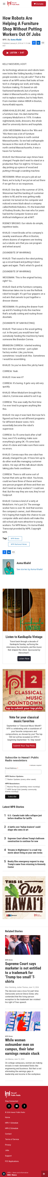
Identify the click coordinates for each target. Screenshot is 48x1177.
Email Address (11, 768)
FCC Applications (12, 1161)
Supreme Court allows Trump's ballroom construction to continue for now (26, 840)
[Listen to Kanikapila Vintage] (24, 610)
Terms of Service (12, 1139)
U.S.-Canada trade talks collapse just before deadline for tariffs (25, 817)
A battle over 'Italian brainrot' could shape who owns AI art (24, 828)
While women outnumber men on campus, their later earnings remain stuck (22, 1047)
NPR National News (19, 544)
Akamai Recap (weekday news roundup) (23, 787)
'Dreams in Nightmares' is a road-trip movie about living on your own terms (25, 851)
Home (7, 1117)
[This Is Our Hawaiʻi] (24, 897)
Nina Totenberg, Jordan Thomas (16, 987)
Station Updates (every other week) (21, 779)
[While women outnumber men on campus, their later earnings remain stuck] (22, 1021)
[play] (4, 1174)
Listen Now (24, 658)
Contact (8, 1134)
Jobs (7, 1150)
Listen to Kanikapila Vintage (24, 637)
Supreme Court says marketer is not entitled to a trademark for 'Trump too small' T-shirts (23, 972)
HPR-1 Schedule (11, 1123)
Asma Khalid (16, 39)
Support (8, 1156)
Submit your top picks (24, 745)
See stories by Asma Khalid (29, 569)
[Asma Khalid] (8, 567)
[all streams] (44, 1174)
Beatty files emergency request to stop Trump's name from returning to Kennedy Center (26, 864)
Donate (39, 4)
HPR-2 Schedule (11, 1128)
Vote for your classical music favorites (24, 719)
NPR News (15, 538)
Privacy (8, 1145)
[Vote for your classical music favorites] (24, 690)
